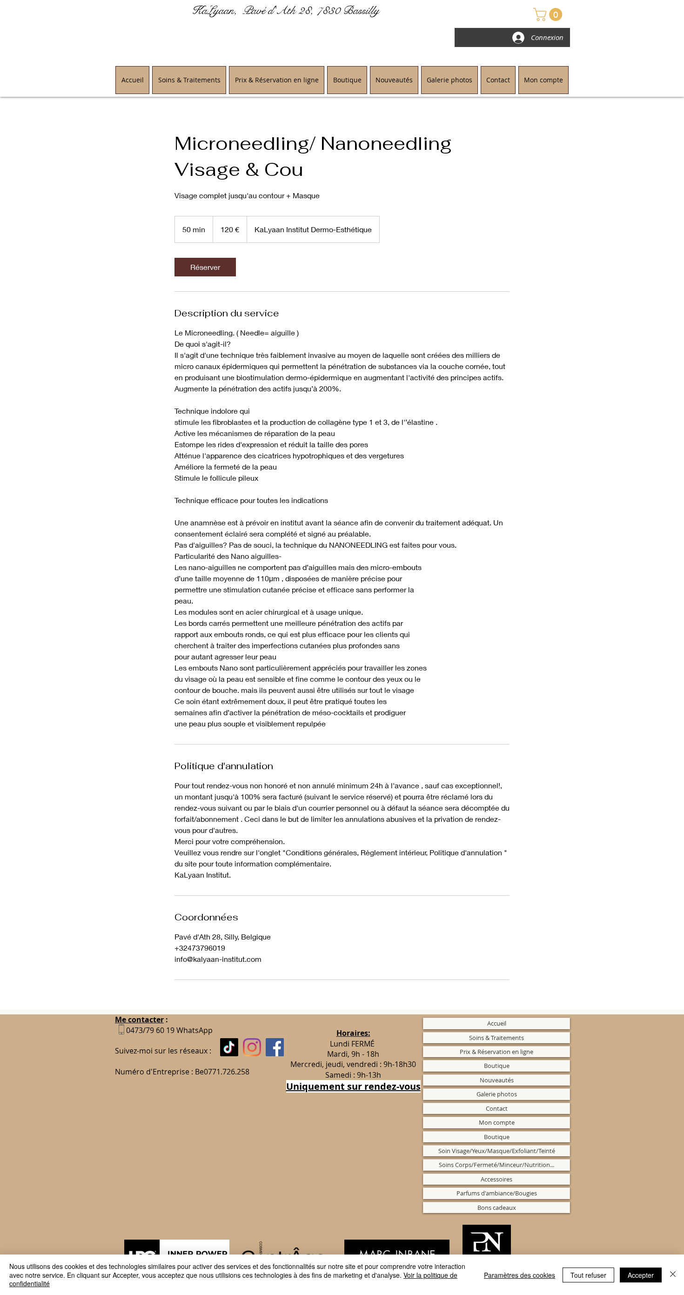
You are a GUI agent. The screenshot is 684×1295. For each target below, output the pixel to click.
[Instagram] (252, 1047)
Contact (497, 1108)
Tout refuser (588, 1275)
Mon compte (497, 1122)
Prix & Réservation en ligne (496, 1051)
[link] (205, 267)
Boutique (497, 1065)
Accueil (496, 1023)
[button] (549, 14)
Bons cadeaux (496, 1207)
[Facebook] (275, 1047)
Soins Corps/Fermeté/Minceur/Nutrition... (496, 1165)
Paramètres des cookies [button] (519, 1275)
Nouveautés (497, 1080)
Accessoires (496, 1179)
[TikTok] (229, 1047)
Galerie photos (496, 1094)
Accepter (641, 1275)
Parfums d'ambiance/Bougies (496, 1193)
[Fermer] (672, 1275)
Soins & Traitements (496, 1037)
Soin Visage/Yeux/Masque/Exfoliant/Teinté (496, 1151)
